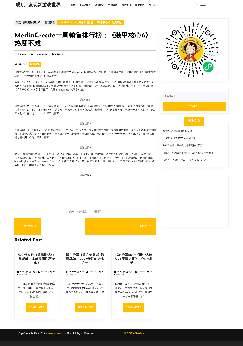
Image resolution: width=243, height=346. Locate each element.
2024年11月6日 (27, 272)
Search (203, 5)
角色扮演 (126, 5)
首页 (73, 5)
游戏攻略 (113, 5)
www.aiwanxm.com (56, 333)
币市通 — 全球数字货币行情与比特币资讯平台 (186, 160)
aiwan (23, 55)
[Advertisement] (194, 201)
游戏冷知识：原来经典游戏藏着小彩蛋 (182, 145)
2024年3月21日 (76, 272)
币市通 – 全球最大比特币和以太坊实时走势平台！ (188, 153)
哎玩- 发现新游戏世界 (38, 5)
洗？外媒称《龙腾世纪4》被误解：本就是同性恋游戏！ (37, 259)
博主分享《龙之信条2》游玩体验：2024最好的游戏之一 (85, 259)
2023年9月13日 (124, 272)
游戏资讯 (99, 5)
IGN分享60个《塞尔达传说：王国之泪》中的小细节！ (133, 259)
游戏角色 (139, 5)
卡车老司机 (85, 5)
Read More (38, 309)
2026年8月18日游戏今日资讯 (177, 131)
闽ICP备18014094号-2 (135, 333)
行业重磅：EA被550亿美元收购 (179, 138)
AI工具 (152, 5)
